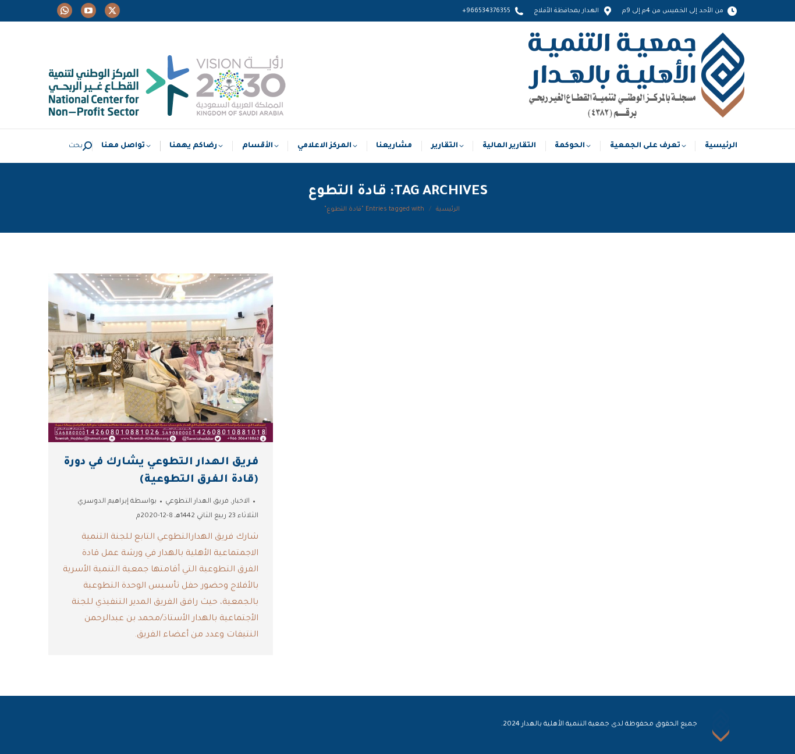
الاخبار (241, 502)
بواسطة (117, 502)
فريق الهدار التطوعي (197, 502)
